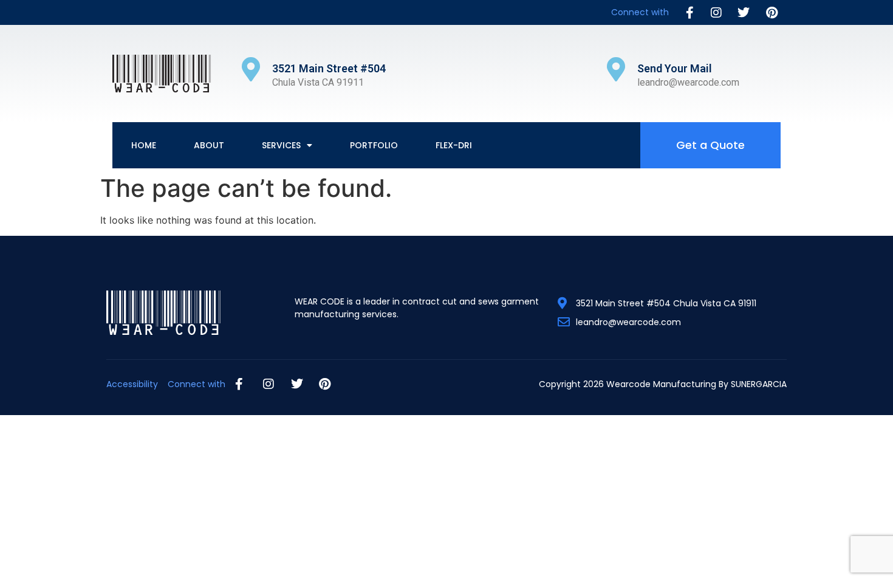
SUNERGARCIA (759, 384)
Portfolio (374, 145)
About (209, 145)
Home (143, 145)
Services (281, 145)
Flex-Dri (454, 145)
